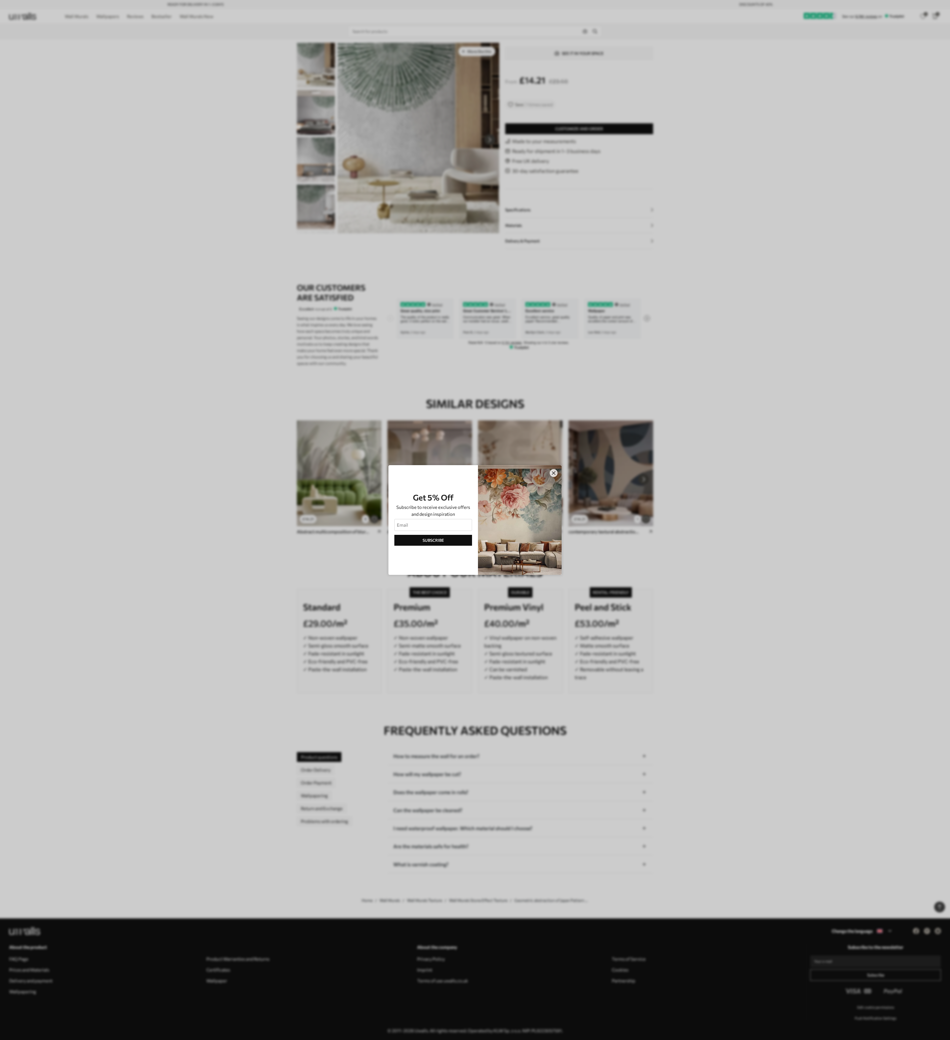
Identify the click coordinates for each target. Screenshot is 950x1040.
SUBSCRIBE (433, 540)
